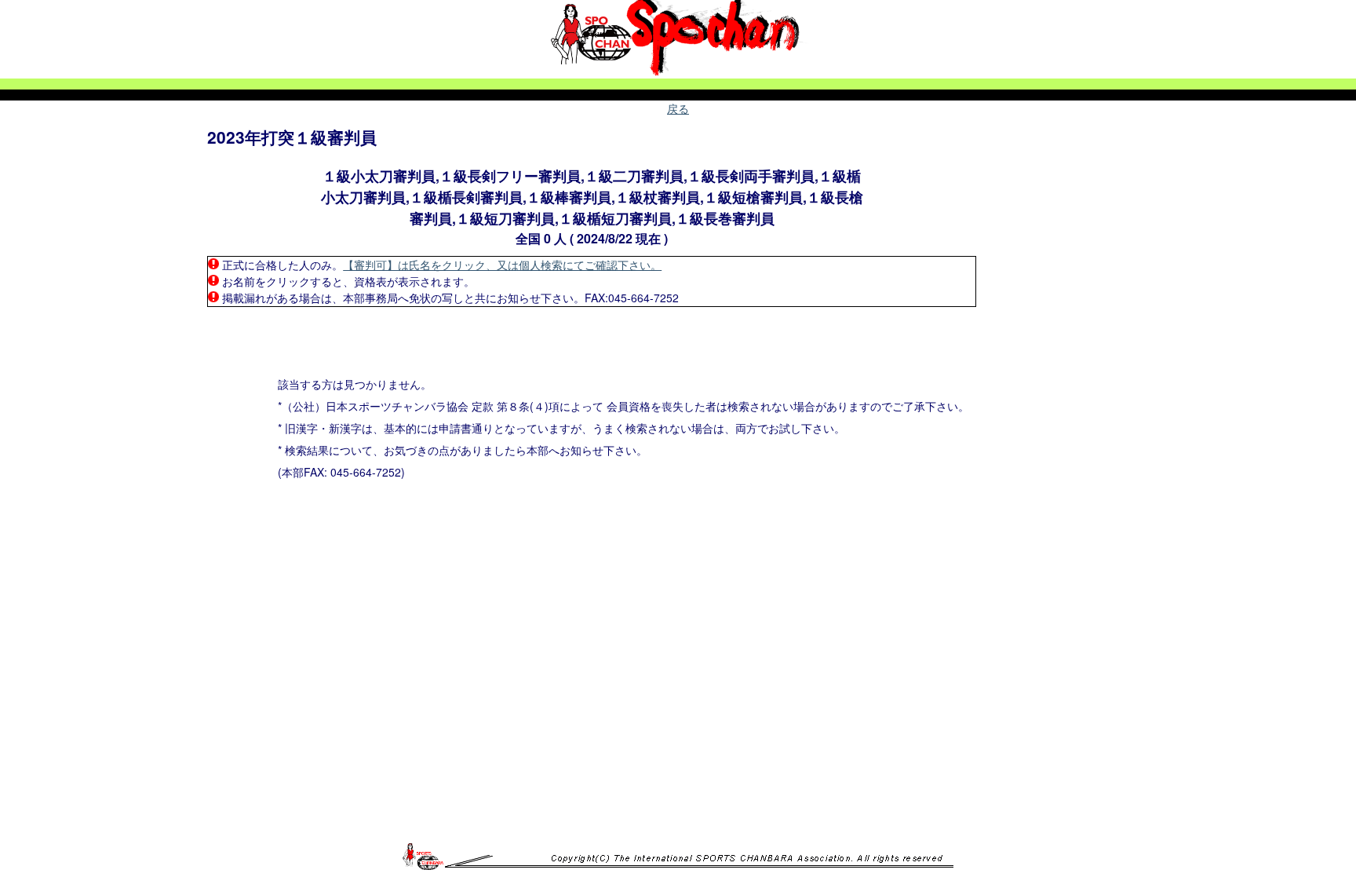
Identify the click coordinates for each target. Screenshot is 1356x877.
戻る (678, 108)
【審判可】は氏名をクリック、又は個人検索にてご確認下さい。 (502, 264)
